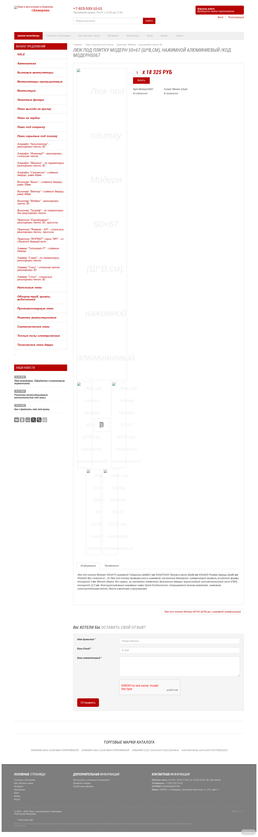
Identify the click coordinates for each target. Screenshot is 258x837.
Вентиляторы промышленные (39, 81)
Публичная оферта (83, 786)
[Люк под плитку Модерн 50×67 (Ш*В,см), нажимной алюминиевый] (106, 223)
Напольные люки (29, 287)
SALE (21, 54)
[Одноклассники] (22, 419)
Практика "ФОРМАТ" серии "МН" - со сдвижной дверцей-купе (40, 240)
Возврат (113, 35)
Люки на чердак (28, 117)
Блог (150, 35)
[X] (33, 419)
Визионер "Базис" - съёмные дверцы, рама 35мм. (40, 183)
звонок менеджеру (28, 35)
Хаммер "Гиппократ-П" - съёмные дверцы (38, 249)
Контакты (132, 35)
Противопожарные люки (35, 308)
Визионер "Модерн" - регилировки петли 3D (37, 202)
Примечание (112, 565)
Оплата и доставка (58, 35)
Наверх (248, 832)
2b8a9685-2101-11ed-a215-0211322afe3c (155, 750)
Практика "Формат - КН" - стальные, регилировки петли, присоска (40, 231)
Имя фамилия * (86, 639)
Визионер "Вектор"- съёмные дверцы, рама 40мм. (40, 193)
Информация (88, 565)
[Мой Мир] (27, 419)
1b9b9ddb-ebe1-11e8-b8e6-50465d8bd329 (55, 750)
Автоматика (26, 63)
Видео (164, 35)
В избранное (140, 93)
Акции (179, 35)
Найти (149, 20)
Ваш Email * (84, 648)
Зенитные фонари (30, 99)
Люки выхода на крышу (34, 108)
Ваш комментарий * (89, 658)
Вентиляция (26, 90)
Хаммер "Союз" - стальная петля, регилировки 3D (38, 268)
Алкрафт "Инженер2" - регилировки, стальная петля (39, 155)
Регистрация (236, 17)
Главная (77, 44)
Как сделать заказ (89, 35)
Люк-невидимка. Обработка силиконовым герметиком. (39, 382)
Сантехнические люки (33, 326)
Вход (220, 17)
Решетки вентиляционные (36, 317)
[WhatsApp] (44, 419)
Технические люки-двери (35, 344)
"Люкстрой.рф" (25, 820)
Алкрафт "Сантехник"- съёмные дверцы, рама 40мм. (37, 174)
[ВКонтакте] (16, 419)
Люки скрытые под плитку (37, 136)
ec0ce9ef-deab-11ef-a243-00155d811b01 (205, 750)
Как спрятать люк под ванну (32, 409)
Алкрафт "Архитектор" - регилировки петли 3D (33, 145)
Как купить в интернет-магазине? (91, 780)
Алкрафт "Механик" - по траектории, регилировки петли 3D (40, 164)
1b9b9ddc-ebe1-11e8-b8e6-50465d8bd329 (105, 750)
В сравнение (171, 93)
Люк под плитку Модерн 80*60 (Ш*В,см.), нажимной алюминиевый (202, 611)
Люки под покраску (31, 127)
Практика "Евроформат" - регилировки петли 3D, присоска (37, 221)
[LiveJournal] (39, 419)
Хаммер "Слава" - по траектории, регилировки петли (38, 259)
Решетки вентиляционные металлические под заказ (31, 396)
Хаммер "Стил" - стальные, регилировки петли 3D (35, 278)
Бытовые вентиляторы (35, 72)
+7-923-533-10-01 (87, 8)
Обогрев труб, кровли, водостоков (34, 298)
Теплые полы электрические (38, 335)
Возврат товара (82, 783)
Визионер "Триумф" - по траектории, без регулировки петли (40, 212)
